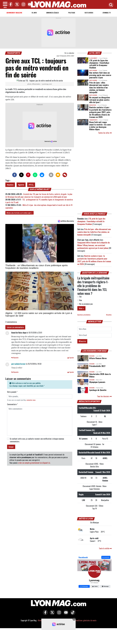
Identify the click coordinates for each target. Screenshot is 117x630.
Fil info (34, 12)
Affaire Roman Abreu (97, 358)
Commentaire (12, 404)
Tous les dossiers (103, 396)
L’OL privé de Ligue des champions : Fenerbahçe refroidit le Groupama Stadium (99, 64)
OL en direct (93, 58)
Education (92, 105)
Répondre (16, 358)
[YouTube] (29, 4)
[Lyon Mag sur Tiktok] (72, 614)
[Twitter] (16, 4)
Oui (80, 296)
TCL (32, 184)
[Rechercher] (110, 5)
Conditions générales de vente (85, 620)
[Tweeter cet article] (21, 175)
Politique (71, 12)
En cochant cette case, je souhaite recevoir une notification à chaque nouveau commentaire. (37, 440)
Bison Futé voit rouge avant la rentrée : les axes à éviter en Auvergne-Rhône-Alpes (100, 126)
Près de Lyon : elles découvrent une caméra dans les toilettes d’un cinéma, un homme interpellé (99, 87)
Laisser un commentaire (15, 327)
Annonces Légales (52, 12)
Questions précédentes (83, 315)
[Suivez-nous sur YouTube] (65, 614)
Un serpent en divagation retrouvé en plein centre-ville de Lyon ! (99, 100)
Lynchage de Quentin (97, 389)
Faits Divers (89, 12)
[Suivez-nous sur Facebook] (94, 572)
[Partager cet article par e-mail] (58, 175)
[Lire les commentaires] (64, 175)
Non (80, 300)
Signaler (71, 358)
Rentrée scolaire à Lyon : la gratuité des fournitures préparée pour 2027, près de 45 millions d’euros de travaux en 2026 (100, 112)
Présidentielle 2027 (97, 366)
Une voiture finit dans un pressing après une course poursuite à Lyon (100, 75)
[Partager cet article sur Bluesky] (42, 175)
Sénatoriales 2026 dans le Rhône (100, 375)
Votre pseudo (12, 392)
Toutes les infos (104, 132)
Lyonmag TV (107, 12)
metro (10, 184)
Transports (13, 53)
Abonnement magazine (14, 12)
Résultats (109, 315)
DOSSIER (91, 356)
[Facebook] (10, 4)
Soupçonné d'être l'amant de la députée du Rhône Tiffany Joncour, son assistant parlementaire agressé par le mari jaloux (93, 245)
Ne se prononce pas (86, 304)
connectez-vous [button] (31, 400)
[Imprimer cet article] (51, 175)
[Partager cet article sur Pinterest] (28, 175)
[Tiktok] (35, 4)
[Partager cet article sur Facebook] (14, 175)
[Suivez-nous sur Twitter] (51, 614)
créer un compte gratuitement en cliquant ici (34, 462)
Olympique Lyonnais (97, 381)
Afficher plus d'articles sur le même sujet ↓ (19, 213)
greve (21, 184)
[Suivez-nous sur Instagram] (58, 614)
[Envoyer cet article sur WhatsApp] (35, 175)
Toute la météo (104, 548)
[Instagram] (23, 4)
